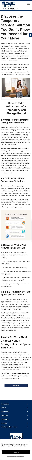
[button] (29, 441)
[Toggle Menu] (28, 4)
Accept (16, 452)
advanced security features (12, 193)
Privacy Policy (20, 456)
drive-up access (20, 155)
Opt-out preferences (12, 456)
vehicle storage (5, 320)
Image (11, 97)
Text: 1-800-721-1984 (11, 8)
